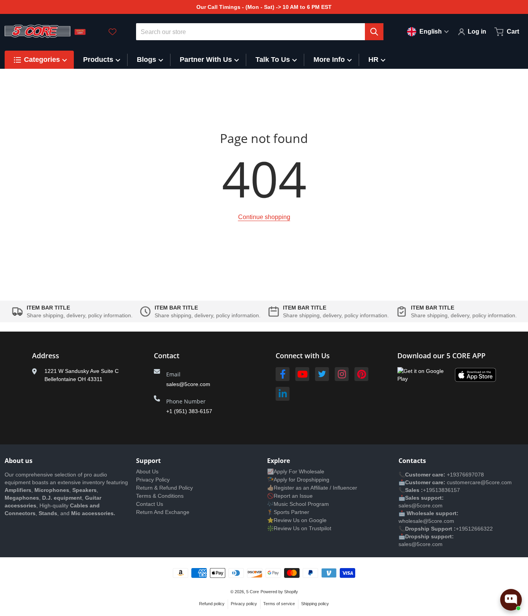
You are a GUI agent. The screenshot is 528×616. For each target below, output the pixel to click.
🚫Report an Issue (290, 496)
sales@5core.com (188, 384)
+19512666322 (474, 529)
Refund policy (212, 603)
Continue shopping (264, 217)
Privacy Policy (153, 479)
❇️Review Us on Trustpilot (299, 528)
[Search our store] (374, 31)
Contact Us (149, 504)
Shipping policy (315, 603)
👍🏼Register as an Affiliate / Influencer (312, 488)
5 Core (252, 591)
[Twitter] (322, 374)
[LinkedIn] (283, 394)
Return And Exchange (162, 512)
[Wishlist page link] (112, 32)
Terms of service (279, 603)
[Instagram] (342, 374)
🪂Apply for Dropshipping (298, 479)
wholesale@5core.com (426, 521)
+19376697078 (465, 474)
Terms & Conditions (160, 496)
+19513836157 (441, 490)
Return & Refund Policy (164, 488)
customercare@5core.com (478, 482)
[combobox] (259, 31)
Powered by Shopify (279, 591)
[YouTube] (302, 374)
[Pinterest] (361, 374)
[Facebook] (283, 374)
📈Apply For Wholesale (295, 471)
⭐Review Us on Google (297, 520)
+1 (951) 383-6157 (189, 411)
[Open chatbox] (511, 600)
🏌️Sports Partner (288, 512)
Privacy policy (244, 603)
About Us (147, 471)
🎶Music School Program (298, 504)
